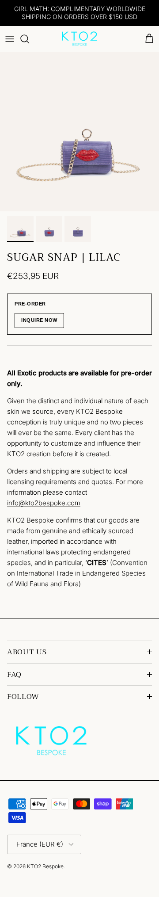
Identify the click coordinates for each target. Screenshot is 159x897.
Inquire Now (39, 320)
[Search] (29, 39)
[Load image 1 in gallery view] (79, 131)
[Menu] (9, 39)
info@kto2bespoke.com (43, 503)
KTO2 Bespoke (45, 866)
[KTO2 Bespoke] (79, 39)
